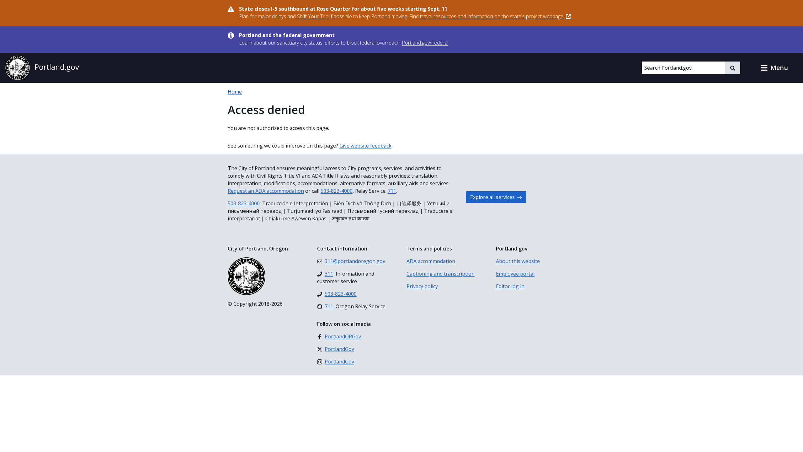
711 (392, 190)
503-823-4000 (337, 190)
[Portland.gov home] (42, 67)
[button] (774, 68)
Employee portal (515, 273)
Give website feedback (365, 145)
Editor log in (510, 286)
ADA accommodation (431, 261)
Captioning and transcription (441, 273)
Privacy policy (422, 286)
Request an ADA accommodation (266, 190)
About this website (518, 261)
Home (235, 91)
